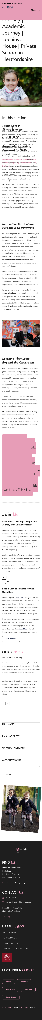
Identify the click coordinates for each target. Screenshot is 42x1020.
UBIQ (16, 1007)
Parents (8, 981)
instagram (9, 181)
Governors (24, 981)
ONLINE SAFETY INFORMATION (15, 949)
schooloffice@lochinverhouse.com (19, 902)
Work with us (10, 989)
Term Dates (28, 989)
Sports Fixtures (11, 997)
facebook (4, 181)
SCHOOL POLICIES (10, 938)
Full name (8, 724)
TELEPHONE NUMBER (14, 748)
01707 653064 (12, 898)
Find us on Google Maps (16, 883)
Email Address (11, 736)
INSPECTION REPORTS (11, 943)
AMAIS (32, 1007)
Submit (8, 774)
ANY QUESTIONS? (11, 760)
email (7, 703)
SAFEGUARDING (9, 933)
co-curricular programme (12, 375)
